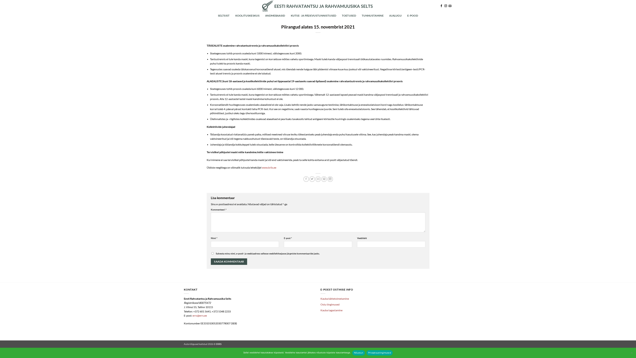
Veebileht (362, 238)
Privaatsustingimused (379, 352)
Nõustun (358, 352)
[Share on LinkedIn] (330, 179)
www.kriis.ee (269, 167)
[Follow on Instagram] (445, 5)
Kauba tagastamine (331, 310)
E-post (288, 238)
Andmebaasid (275, 15)
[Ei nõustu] (632, 354)
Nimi (214, 238)
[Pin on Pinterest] (324, 179)
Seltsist (224, 15)
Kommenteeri (219, 209)
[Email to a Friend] (318, 179)
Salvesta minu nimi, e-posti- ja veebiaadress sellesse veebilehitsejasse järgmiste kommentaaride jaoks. (268, 253)
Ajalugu (395, 15)
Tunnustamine (373, 15)
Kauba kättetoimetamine (334, 298)
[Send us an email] (450, 5)
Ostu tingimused (330, 304)
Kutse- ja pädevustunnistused (313, 15)
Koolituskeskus (247, 15)
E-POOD (412, 15)
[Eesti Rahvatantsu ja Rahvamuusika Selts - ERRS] (318, 6)
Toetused (349, 15)
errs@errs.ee (200, 315)
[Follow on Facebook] (441, 5)
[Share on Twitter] (312, 179)
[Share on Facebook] (306, 179)
